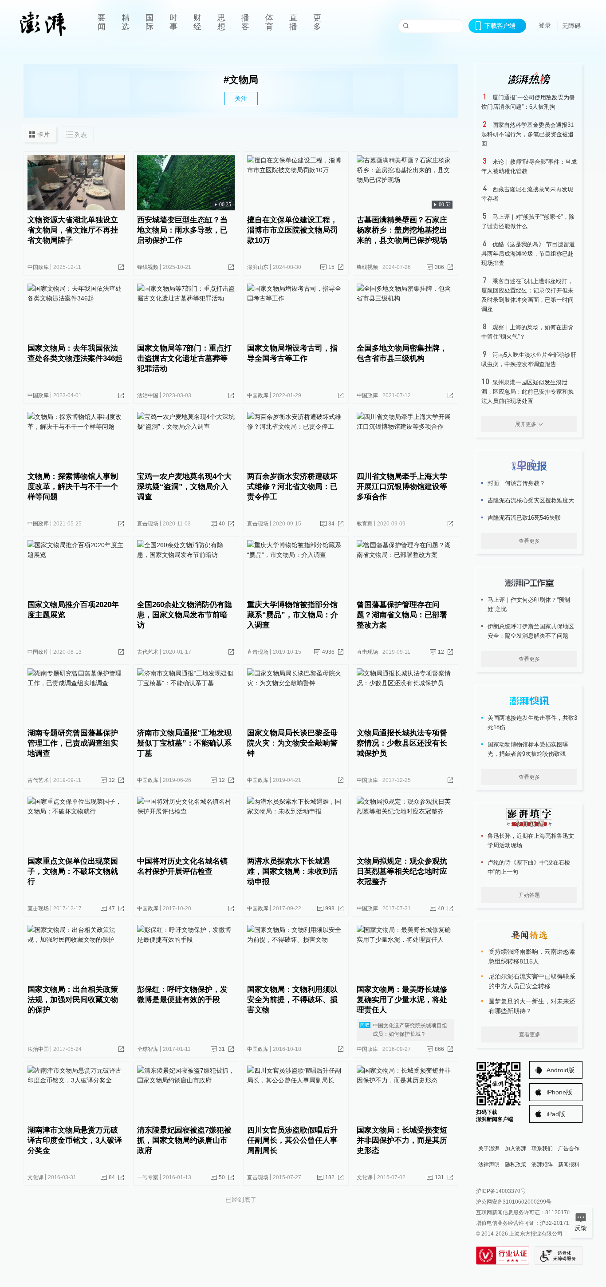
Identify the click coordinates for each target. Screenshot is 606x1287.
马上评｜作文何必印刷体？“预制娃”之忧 (529, 604)
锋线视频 (147, 267)
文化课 (35, 1177)
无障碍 (571, 25)
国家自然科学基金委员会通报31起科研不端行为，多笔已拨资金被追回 (527, 134)
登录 (545, 25)
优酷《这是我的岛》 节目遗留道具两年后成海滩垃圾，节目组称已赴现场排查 (528, 253)
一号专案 (147, 1177)
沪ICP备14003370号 (501, 1191)
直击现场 (147, 524)
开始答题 (529, 895)
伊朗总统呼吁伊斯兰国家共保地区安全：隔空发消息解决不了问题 (531, 631)
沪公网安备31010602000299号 (513, 1202)
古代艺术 (147, 652)
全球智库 (147, 1049)
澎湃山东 (257, 267)
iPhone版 (559, 1092)
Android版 (561, 1070)
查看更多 (529, 541)
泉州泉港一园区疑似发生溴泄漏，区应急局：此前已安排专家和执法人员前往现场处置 (527, 391)
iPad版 (556, 1113)
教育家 (365, 524)
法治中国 (147, 395)
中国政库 (38, 267)
